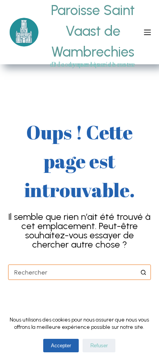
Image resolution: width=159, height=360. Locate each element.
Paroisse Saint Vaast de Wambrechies (93, 31)
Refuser (99, 345)
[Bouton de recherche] (143, 272)
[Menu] (147, 32)
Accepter (61, 345)
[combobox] (72, 272)
